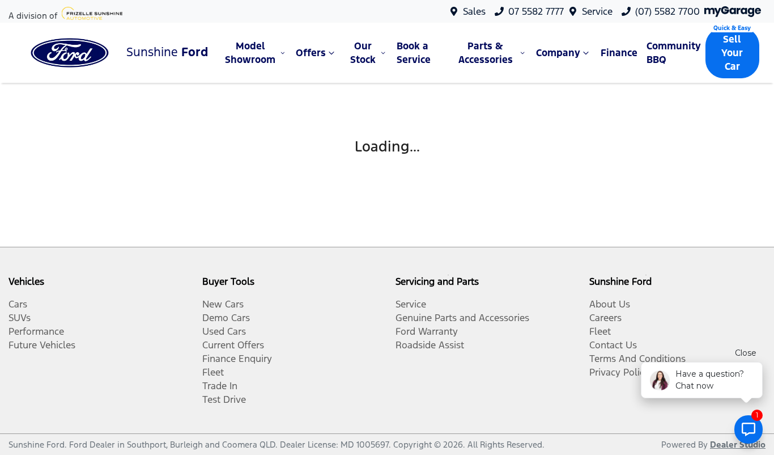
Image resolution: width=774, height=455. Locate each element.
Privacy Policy (619, 372)
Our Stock (363, 53)
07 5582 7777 (536, 11)
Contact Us (613, 345)
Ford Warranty (426, 331)
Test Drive (224, 399)
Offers (311, 53)
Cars (17, 304)
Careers (605, 317)
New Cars (223, 304)
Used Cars (224, 331)
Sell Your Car (732, 53)
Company (558, 53)
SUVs (19, 317)
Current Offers (233, 345)
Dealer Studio (738, 444)
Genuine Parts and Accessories (462, 317)
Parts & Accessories (485, 53)
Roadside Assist (429, 345)
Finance (619, 53)
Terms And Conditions (637, 358)
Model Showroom (250, 53)
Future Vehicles (41, 345)
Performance (36, 331)
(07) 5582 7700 (667, 11)
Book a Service (414, 53)
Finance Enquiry (237, 358)
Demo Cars (226, 317)
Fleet (213, 372)
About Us (609, 304)
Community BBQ (674, 53)
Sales (474, 11)
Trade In (219, 386)
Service (597, 11)
